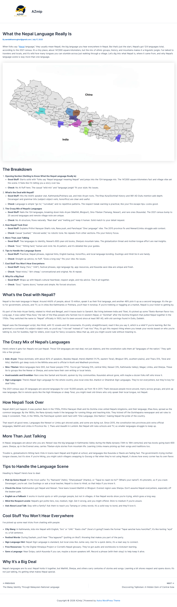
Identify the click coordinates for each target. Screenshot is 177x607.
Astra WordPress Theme (108, 600)
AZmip (37, 11)
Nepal (22, 46)
